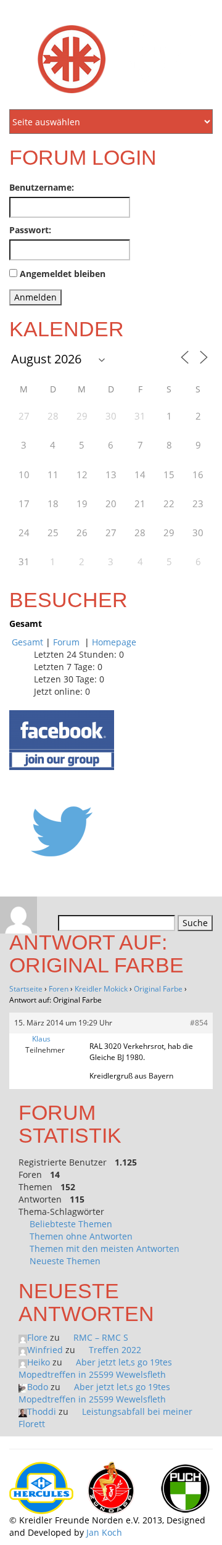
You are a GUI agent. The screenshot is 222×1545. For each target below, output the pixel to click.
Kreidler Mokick (101, 989)
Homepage (114, 642)
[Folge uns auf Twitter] (61, 831)
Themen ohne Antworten (81, 1236)
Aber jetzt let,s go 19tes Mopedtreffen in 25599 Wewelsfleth (95, 1368)
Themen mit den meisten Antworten (104, 1248)
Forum (67, 642)
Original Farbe (158, 989)
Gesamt (27, 642)
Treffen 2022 (115, 1350)
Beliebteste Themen (71, 1224)
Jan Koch (104, 1532)
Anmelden (35, 297)
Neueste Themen (65, 1261)
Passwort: (30, 230)
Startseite (26, 989)
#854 (199, 1022)
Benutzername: (41, 187)
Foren (58, 989)
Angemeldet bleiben (62, 274)
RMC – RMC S (100, 1337)
